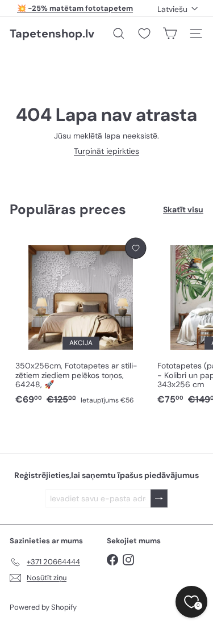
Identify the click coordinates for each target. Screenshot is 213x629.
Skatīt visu (183, 210)
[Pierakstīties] (159, 498)
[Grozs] (170, 33)
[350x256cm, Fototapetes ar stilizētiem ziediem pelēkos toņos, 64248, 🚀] (80, 322)
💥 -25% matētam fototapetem (75, 8)
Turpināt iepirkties (106, 151)
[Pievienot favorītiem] (135, 248)
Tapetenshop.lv (52, 33)
